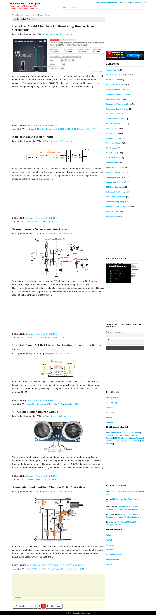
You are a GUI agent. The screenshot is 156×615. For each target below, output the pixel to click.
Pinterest (109, 550)
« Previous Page (20, 607)
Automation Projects (40, 565)
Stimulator (43, 337)
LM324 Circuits (134, 433)
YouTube (109, 540)
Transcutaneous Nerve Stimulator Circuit (40, 229)
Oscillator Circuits (113, 158)
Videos (109, 417)
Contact (127, 2)
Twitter (108, 535)
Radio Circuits (121, 441)
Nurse (68, 404)
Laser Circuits (134, 441)
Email (108, 339)
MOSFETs (111, 441)
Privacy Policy (112, 398)
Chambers (34, 129)
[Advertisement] (58, 105)
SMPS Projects (120, 438)
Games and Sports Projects (117, 109)
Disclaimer (110, 407)
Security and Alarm (113, 177)
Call (49, 404)
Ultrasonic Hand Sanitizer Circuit (35, 411)
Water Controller (112, 211)
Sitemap (109, 422)
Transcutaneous (61, 337)
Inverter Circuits (112, 133)
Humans (78, 129)
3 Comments (64, 416)
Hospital (58, 404)
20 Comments (65, 141)
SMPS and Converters (115, 187)
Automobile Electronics (115, 84)
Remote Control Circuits (116, 172)
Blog (97, 2)
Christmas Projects (135, 438)
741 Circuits (121, 433)
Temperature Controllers (116, 197)
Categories (104, 2)
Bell (42, 404)
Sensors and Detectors (115, 182)
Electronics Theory (113, 99)
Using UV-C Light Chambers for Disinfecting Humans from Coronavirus (53, 27)
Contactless (49, 569)
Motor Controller (112, 153)
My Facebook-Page (114, 555)
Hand (31, 479)
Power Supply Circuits (115, 167)
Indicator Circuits (113, 128)
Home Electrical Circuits (115, 124)
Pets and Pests (112, 163)
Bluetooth (34, 221)
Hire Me (119, 2)
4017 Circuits (125, 435)
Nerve (31, 337)
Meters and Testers (113, 143)
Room (76, 404)
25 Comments (65, 353)
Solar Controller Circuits (116, 192)
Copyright (110, 412)
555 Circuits (111, 433)
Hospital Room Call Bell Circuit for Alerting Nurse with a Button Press (56, 347)
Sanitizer (40, 479)
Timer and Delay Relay (115, 202)
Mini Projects (111, 148)
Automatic (34, 569)
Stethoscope (50, 221)
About (112, 2)
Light (88, 129)
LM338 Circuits (113, 435)
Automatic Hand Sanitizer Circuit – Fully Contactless (48, 487)
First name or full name (114, 332)
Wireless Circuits (113, 216)
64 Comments (65, 234)
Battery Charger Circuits (116, 89)
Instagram (110, 545)
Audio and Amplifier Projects (117, 75)
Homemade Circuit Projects (25, 3)
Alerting (33, 404)
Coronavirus (49, 129)
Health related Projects (42, 125)
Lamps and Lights (113, 138)
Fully (61, 569)
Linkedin (109, 564)
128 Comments (65, 491)
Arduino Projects (113, 70)
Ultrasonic (54, 479)
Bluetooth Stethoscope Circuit (32, 136)
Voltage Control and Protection (118, 206)
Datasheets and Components (118, 94)
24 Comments (65, 34)
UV (93, 129)
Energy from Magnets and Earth (119, 104)
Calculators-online (138, 2)
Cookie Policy (111, 403)
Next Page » (56, 607)
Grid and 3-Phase (113, 114)
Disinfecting (65, 129)
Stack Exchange (112, 559)
